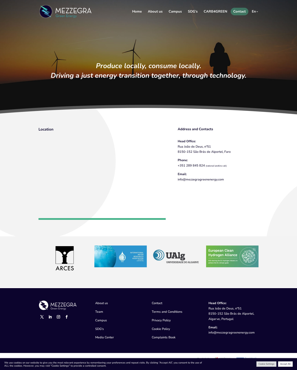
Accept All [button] (285, 364)
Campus (175, 11)
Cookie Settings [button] (266, 364)
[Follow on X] (41, 316)
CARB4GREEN (215, 11)
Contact (239, 11)
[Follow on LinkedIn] (50, 316)
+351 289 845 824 (191, 165)
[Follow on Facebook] (66, 316)
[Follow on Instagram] (58, 316)
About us (155, 11)
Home (137, 11)
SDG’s (193, 11)
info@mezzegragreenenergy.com (201, 179)
